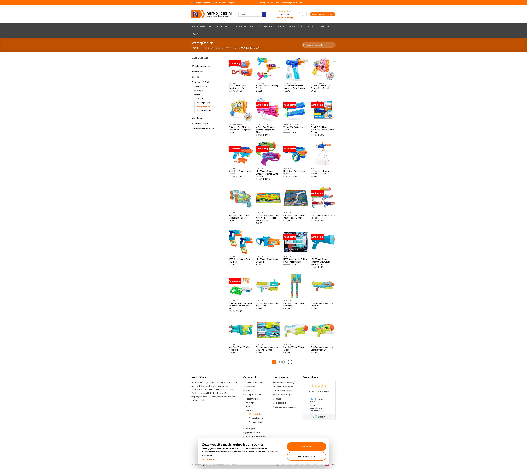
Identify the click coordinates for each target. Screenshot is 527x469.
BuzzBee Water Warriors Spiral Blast (322, 304)
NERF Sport (199, 90)
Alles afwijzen (306, 456)
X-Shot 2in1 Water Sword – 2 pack (295, 128)
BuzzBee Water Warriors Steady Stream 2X (322, 348)
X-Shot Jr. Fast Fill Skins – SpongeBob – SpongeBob (240, 128)
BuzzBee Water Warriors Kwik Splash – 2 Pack (240, 216)
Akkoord (306, 446)
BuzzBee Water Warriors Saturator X (294, 304)
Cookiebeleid (279, 402)
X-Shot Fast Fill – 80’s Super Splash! (268, 87)
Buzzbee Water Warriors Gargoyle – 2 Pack (267, 348)
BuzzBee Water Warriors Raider (294, 348)
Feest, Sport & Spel (243, 27)
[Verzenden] (264, 14)
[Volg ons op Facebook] (325, 3)
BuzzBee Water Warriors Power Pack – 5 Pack (294, 216)
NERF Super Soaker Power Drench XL (295, 172)
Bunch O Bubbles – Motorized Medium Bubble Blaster (322, 129)
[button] (301, 14)
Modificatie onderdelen (202, 128)
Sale (195, 34)
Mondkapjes (197, 118)
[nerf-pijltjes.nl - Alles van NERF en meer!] (212, 14)
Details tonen (208, 459)
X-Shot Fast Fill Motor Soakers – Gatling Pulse (321, 172)
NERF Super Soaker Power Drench (240, 172)
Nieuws (325, 27)
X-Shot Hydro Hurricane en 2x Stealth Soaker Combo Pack (240, 306)
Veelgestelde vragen (282, 394)
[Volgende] (290, 362)
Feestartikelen (200, 87)
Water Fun (232, 48)
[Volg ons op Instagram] (329, 3)
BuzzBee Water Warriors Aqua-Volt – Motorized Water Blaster (267, 218)
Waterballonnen (204, 110)
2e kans (281, 27)
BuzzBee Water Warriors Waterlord (240, 348)
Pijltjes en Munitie (201, 27)
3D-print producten (200, 66)
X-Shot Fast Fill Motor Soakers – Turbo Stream (294, 87)
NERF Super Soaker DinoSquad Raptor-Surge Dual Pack (267, 173)
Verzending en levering (283, 382)
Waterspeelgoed (204, 102)
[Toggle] (222, 82)
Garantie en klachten (282, 390)
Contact (311, 27)
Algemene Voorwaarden (284, 406)
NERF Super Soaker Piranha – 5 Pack (323, 216)
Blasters (222, 27)
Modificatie (295, 27)
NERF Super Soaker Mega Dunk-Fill (267, 260)
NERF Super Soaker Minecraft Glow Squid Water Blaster (320, 261)
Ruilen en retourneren (283, 386)
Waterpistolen (203, 106)
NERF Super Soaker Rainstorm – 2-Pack (237, 87)
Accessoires (265, 27)
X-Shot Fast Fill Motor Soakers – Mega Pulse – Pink (266, 129)
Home (194, 48)
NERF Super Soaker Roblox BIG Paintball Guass (295, 260)
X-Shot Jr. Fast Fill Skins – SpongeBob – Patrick (322, 87)
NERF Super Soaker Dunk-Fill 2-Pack (240, 260)
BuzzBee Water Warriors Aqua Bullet (267, 304)
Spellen (197, 94)
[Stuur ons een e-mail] (332, 3)
